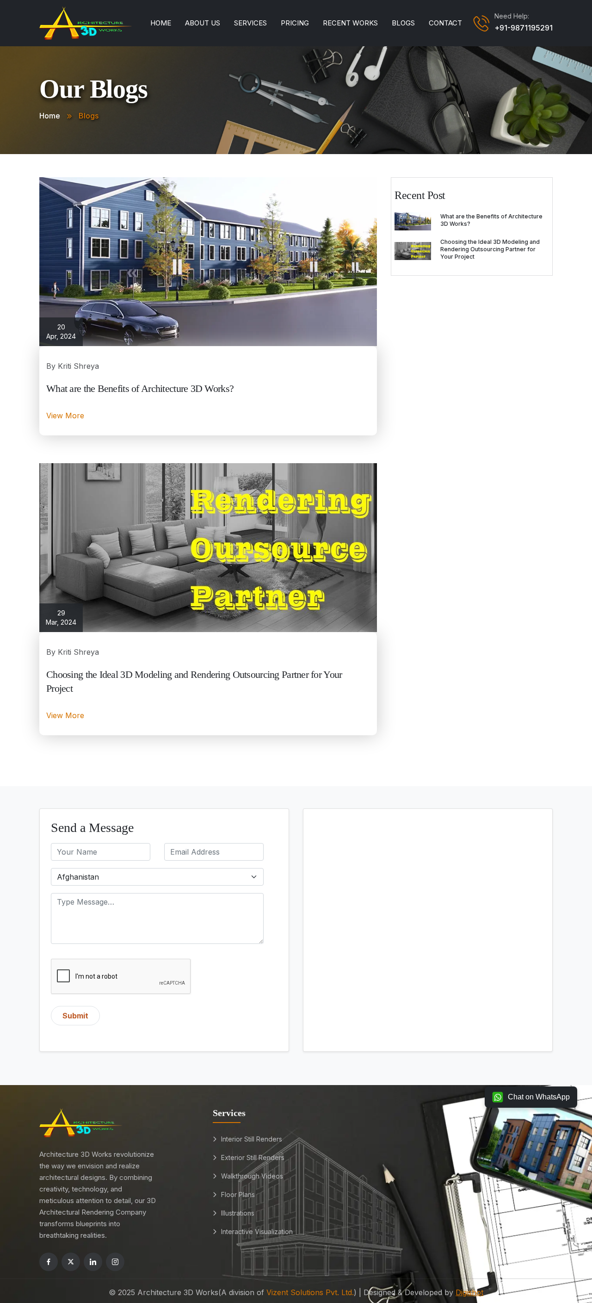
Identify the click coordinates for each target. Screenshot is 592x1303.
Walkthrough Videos (252, 1176)
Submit (75, 1015)
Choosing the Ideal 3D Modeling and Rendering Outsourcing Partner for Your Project (490, 249)
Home (160, 23)
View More (65, 415)
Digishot (469, 1292)
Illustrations (237, 1213)
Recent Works (350, 23)
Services (250, 23)
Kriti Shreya (78, 366)
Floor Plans (238, 1194)
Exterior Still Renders (252, 1157)
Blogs (403, 23)
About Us (202, 23)
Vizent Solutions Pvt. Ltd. (310, 1292)
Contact (445, 23)
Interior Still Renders (251, 1139)
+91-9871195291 (523, 27)
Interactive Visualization (257, 1231)
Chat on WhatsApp (539, 1097)
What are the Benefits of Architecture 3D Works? (140, 388)
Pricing (295, 23)
